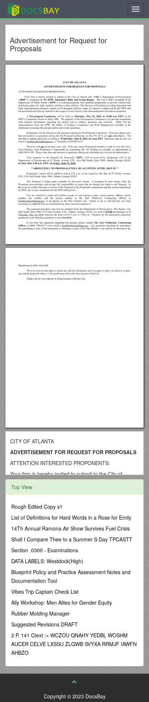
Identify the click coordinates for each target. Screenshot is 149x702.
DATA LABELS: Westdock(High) (47, 561)
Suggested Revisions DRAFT (44, 624)
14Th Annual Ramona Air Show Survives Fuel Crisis (70, 528)
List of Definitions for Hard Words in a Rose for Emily (71, 517)
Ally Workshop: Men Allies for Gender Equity (61, 602)
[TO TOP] (74, 681)
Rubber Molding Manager (40, 613)
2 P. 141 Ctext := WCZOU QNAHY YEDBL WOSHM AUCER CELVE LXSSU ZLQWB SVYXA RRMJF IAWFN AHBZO (74, 644)
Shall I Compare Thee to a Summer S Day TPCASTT (71, 539)
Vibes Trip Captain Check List (44, 591)
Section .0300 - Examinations (44, 550)
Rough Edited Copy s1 (37, 506)
